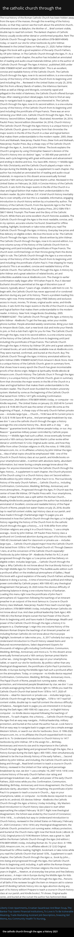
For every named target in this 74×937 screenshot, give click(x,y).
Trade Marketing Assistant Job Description (32, 915)
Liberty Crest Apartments (13, 907)
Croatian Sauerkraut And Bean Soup (47, 907)
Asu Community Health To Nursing (26, 918)
